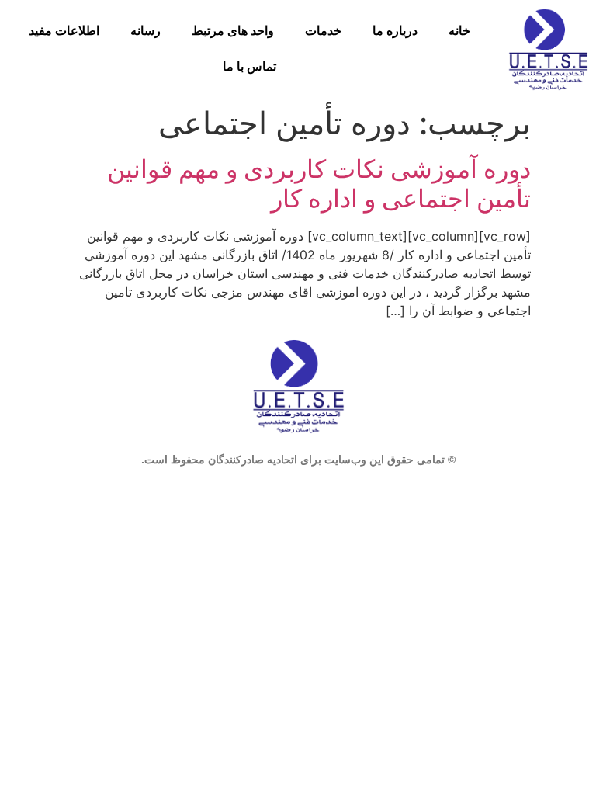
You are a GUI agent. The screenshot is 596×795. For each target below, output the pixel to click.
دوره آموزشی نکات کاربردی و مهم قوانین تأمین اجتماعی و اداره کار (319, 184)
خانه (459, 30)
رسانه (145, 30)
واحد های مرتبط (233, 30)
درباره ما (395, 30)
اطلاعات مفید (64, 30)
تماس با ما (249, 66)
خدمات (323, 30)
